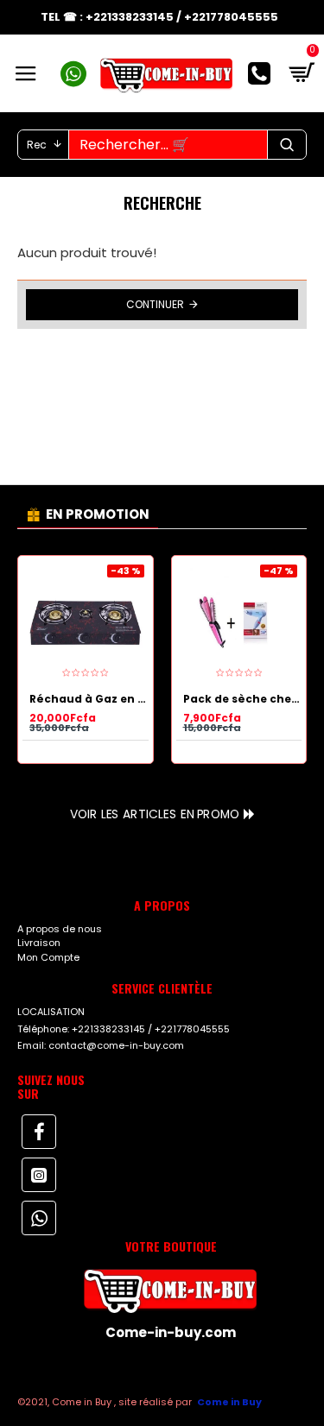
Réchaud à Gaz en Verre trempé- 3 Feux (89, 699)
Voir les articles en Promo (154, 814)
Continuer (155, 304)
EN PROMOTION (97, 514)
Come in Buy (229, 1402)
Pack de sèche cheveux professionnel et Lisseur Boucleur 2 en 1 (242, 699)
